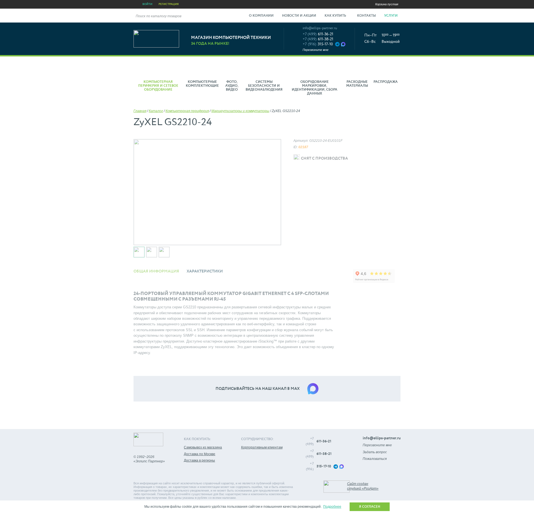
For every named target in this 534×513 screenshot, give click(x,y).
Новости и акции (299, 16)
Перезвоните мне (315, 49)
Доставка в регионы (199, 460)
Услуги (391, 16)
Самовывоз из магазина (203, 447)
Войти (147, 4)
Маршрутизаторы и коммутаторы (240, 111)
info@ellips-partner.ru (320, 28)
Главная (140, 111)
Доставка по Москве (199, 454)
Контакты (366, 16)
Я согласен (369, 507)
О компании (261, 16)
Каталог (156, 111)
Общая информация (156, 271)
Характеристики (205, 271)
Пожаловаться (375, 458)
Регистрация (169, 4)
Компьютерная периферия (187, 111)
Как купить (336, 16)
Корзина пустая (386, 4)
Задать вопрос (375, 452)
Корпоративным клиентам (262, 447)
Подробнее (332, 506)
